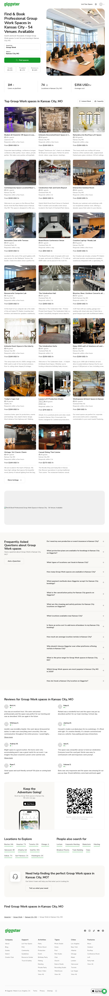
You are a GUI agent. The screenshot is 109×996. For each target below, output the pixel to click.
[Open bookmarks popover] (33, 110)
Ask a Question (14, 561)
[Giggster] (12, 4)
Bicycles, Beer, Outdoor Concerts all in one (89, 293)
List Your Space (86, 4)
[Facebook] (85, 931)
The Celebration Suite (48, 346)
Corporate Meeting (72, 844)
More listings (13, 480)
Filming (40, 961)
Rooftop (90, 950)
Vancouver (74, 964)
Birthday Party (43, 957)
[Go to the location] (20, 119)
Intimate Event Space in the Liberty (18, 346)
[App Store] (29, 804)
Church (56, 961)
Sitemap (50, 991)
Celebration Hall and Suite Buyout (53, 188)
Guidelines (25, 954)
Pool (55, 950)
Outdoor (90, 947)
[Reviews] (103, 931)
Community (25, 950)
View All (41, 974)
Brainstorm (86, 844)
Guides (7, 950)
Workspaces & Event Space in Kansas (88, 399)
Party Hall (90, 961)
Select (7, 954)
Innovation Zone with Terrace (16, 240)
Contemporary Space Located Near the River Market (20, 188)
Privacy (42, 991)
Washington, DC (37, 856)
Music (89, 944)
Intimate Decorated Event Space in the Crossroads (54, 135)
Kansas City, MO (31, 917)
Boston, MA (8, 844)
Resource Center (27, 957)
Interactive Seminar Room (83, 188)
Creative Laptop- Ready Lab (84, 240)
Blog (6, 947)
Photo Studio (58, 944)
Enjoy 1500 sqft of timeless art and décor (89, 346)
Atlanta (73, 950)
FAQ (23, 947)
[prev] (7, 119)
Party (40, 944)
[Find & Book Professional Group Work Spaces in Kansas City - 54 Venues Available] (54, 508)
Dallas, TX (8, 856)
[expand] (103, 541)
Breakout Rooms (63, 850)
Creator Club (9, 957)
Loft (88, 957)
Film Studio (58, 954)
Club (56, 957)
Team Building (77, 850)
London (73, 961)
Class (88, 850)
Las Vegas (74, 971)
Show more (8, 737)
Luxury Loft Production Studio (51, 399)
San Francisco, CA (21, 856)
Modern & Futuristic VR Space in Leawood (20, 135)
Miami (73, 957)
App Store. (84, 819)
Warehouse (58, 971)
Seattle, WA (35, 850)
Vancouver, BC (9, 850)
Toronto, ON (33, 844)
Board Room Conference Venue (51, 240)
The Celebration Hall (47, 293)
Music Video (42, 971)
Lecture (59, 844)
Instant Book (86, 101)
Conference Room (93, 954)
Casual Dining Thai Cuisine (49, 452)
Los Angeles (75, 944)
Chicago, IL (45, 844)
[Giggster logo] (12, 931)
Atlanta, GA (22, 850)
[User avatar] (101, 4)
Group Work (17, 917)
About (7, 944)
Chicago (73, 954)
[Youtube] (98, 931)
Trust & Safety (27, 961)
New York (74, 947)
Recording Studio (60, 967)
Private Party (42, 967)
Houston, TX (21, 844)
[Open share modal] (29, 110)
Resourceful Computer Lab (15, 293)
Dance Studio (59, 964)
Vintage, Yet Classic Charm (15, 452)
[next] (33, 119)
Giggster (7, 917)
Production (41, 950)
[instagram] (89, 931)
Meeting (97, 844)
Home (56, 947)
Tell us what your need (38, 888)
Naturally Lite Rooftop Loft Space (87, 135)
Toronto (73, 967)
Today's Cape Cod (11, 399)
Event (40, 954)
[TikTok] (94, 931)
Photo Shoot (42, 947)
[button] (104, 991)
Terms (35, 991)
